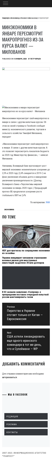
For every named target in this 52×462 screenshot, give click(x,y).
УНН (48, 202)
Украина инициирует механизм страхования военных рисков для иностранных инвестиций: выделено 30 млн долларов (24, 260)
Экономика (9, 210)
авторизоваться (9, 377)
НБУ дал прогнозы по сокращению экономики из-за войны (26, 252)
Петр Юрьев (35, 59)
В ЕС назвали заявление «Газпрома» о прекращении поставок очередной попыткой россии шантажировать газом (25, 294)
